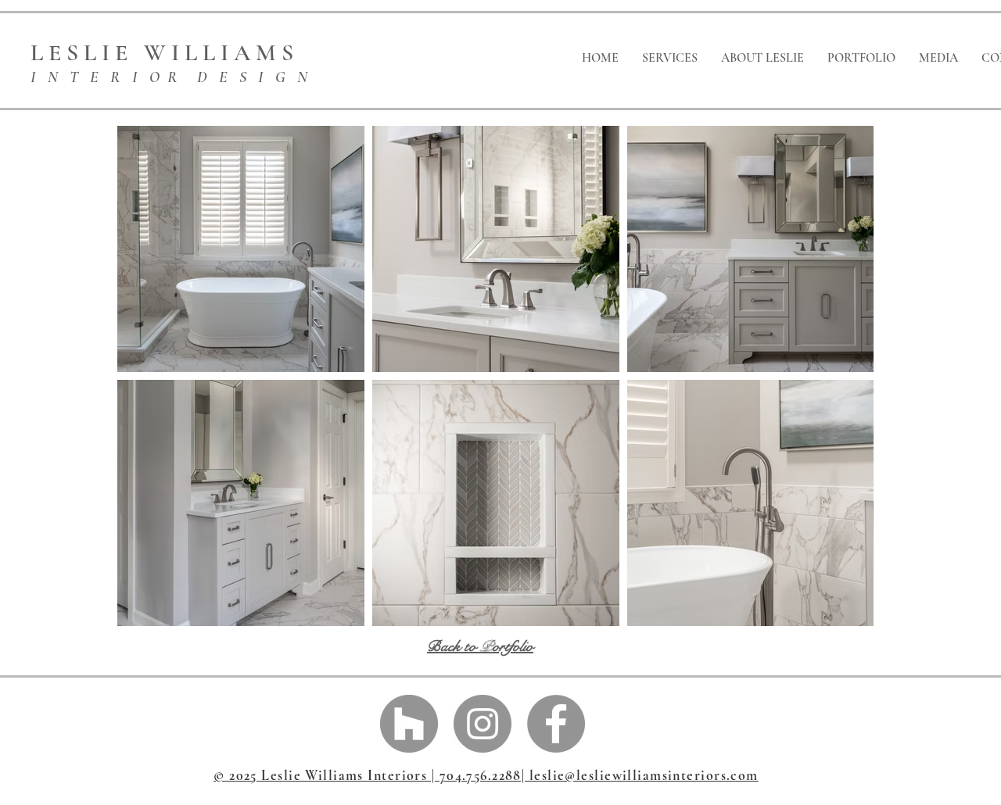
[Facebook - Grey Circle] (556, 724)
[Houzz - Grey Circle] (409, 724)
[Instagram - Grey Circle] (482, 724)
